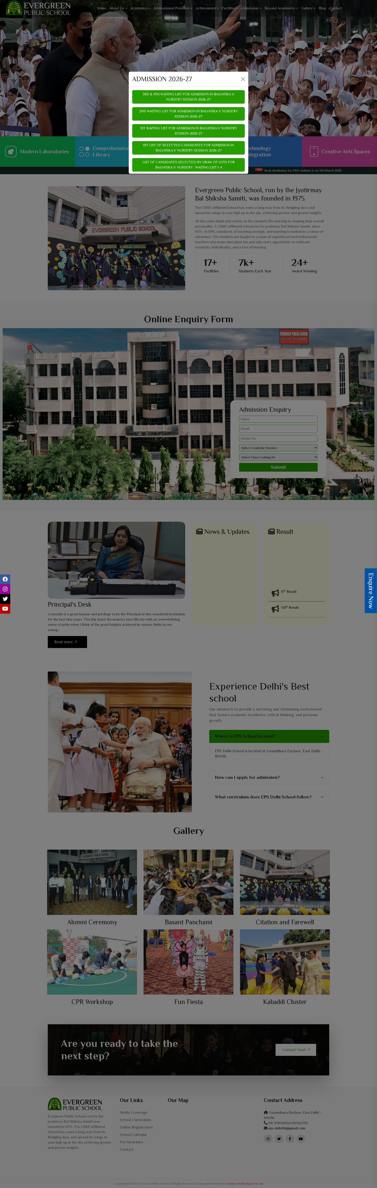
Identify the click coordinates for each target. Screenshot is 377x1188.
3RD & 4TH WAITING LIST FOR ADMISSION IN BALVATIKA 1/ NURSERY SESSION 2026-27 (188, 96)
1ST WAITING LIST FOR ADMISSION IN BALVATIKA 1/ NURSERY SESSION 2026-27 (188, 130)
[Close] (243, 79)
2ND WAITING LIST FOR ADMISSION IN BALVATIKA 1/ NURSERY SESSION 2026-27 (188, 113)
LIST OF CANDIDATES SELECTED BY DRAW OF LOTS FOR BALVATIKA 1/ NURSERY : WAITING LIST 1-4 (188, 164)
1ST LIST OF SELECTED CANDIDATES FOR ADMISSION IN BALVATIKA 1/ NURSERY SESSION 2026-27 (188, 147)
